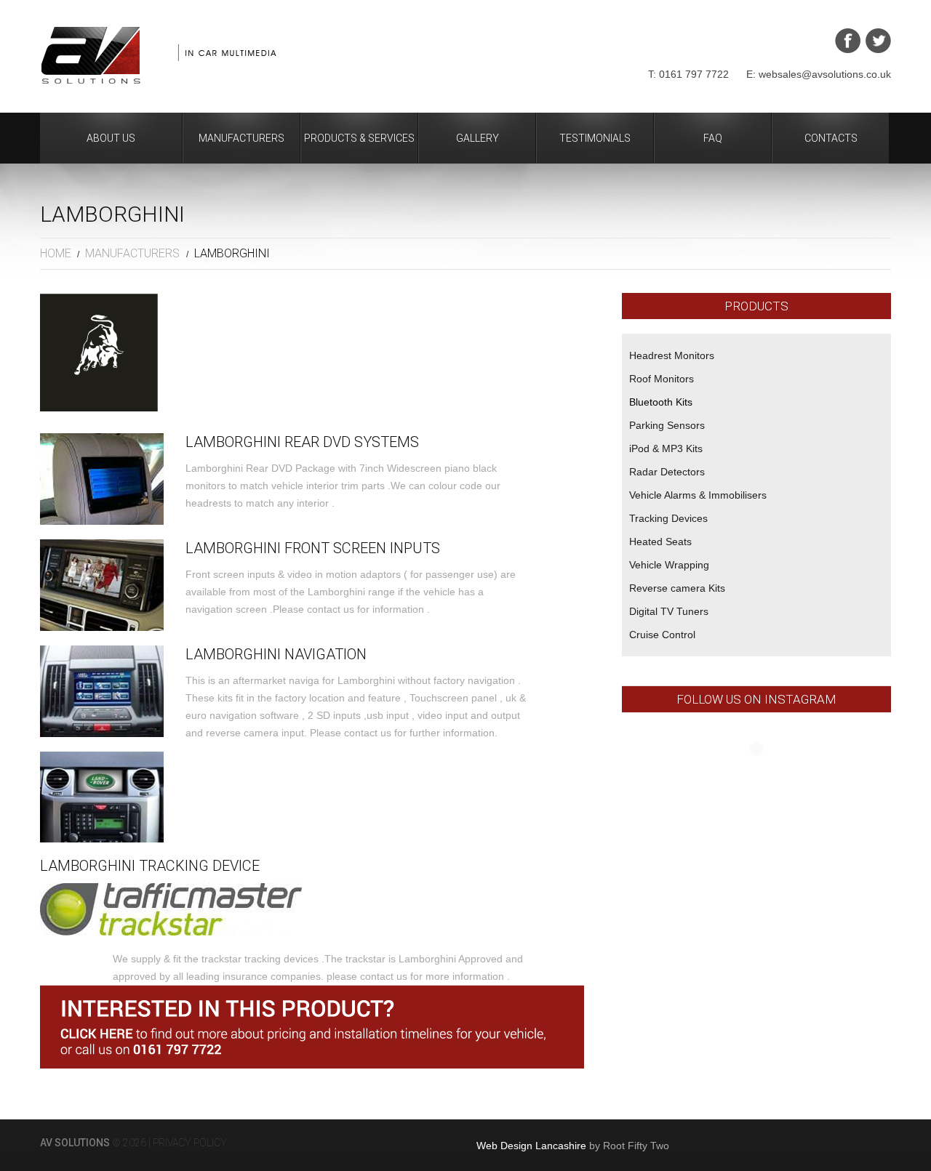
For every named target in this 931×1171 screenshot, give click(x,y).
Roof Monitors (661, 379)
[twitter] (878, 40)
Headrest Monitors (671, 355)
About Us (111, 138)
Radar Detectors (667, 472)
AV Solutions (75, 1142)
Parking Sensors (667, 425)
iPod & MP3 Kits (666, 448)
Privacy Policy (190, 1142)
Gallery (477, 138)
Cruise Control (662, 634)
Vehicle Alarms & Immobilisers (698, 495)
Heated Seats (660, 541)
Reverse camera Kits (677, 588)
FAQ (712, 138)
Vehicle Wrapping (669, 565)
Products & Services (359, 138)
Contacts (831, 138)
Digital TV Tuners (668, 611)
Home (55, 253)
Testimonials (595, 138)
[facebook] (847, 40)
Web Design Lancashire (531, 1145)
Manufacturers (241, 138)
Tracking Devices (668, 518)
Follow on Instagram (765, 775)
